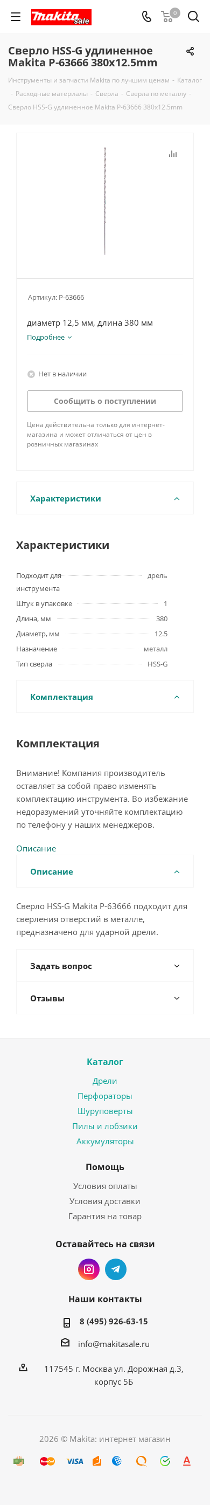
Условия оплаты (105, 1185)
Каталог (105, 1062)
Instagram (89, 1269)
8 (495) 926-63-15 (114, 1321)
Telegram (116, 1269)
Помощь (105, 1167)
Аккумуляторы (105, 1141)
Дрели (105, 1080)
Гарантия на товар (105, 1216)
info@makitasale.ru (114, 1343)
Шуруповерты (105, 1110)
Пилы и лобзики (105, 1126)
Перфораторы (105, 1095)
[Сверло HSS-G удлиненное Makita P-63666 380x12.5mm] (105, 201)
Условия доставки (105, 1200)
